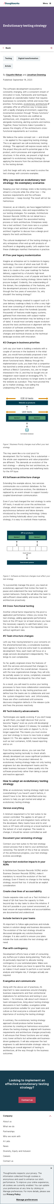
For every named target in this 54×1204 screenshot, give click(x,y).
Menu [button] (45, 3)
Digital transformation (28, 58)
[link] (27, 1100)
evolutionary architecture (35, 104)
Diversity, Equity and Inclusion (17, 1151)
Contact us (8, 1161)
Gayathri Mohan (14, 74)
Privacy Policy (13, 1194)
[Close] (51, 1168)
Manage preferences (27, 1199)
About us (7, 1121)
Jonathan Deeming (36, 74)
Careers (6, 1156)
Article (8, 66)
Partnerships (9, 1131)
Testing (8, 58)
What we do (8, 1126)
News (5, 1146)
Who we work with (11, 1136)
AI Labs (6, 1141)
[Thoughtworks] (11, 3)
